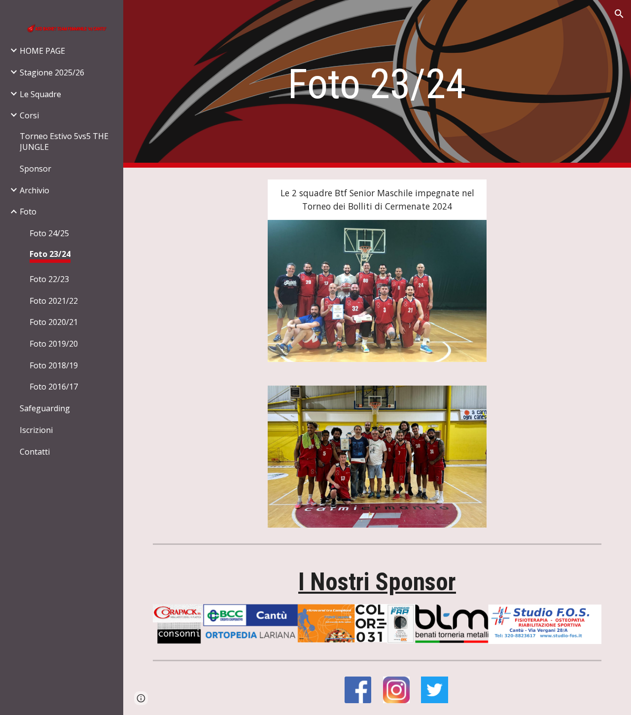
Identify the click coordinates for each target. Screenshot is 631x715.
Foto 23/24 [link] (50, 254)
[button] (619, 14)
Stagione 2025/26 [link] (52, 72)
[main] (377, 84)
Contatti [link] (35, 451)
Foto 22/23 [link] (49, 279)
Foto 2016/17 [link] (54, 386)
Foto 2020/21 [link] (54, 322)
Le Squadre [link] (40, 94)
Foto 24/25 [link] (49, 233)
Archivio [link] (34, 190)
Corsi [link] (29, 115)
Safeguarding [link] (45, 408)
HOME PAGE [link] (42, 50)
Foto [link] (28, 211)
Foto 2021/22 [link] (54, 300)
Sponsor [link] (35, 168)
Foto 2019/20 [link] (54, 343)
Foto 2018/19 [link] (54, 365)
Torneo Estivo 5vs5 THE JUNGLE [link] (64, 141)
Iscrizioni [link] (36, 430)
